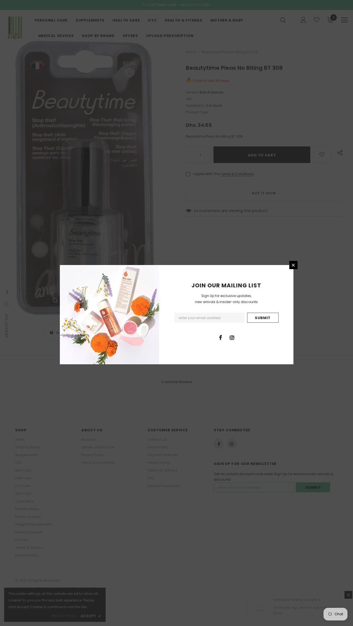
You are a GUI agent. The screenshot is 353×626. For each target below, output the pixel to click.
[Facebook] (220, 337)
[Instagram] (232, 337)
